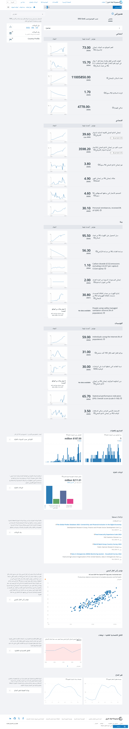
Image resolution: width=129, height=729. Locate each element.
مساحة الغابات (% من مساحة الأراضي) (110, 251)
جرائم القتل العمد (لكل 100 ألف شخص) (109, 353)
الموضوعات (45, 2)
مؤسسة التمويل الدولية (67, 719)
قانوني (121, 723)
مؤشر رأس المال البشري (21, 599)
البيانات (103, 2)
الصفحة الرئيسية (66, 2)
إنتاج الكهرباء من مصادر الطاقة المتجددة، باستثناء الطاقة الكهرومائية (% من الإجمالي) (106, 295)
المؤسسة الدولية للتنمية (79, 719)
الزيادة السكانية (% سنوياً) (114, 93)
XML (32, 27)
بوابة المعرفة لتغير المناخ (21, 690)
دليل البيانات (28, 7)
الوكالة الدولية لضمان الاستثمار (53, 719)
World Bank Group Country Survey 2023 (107, 544)
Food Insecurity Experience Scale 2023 (108, 534)
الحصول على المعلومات (113, 723)
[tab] (110, 19)
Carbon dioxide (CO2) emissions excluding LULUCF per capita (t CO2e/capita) (106, 266)
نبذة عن (23, 2)
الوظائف (101, 723)
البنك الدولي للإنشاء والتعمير (95, 719)
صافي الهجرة (118, 108)
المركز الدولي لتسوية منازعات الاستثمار (35, 719)
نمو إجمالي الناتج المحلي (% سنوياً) (111, 165)
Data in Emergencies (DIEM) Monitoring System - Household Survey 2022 (96, 554)
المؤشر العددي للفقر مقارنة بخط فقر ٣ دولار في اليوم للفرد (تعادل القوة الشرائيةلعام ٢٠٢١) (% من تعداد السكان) (107, 63)
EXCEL (28, 27)
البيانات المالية (18, 487)
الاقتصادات (55, 2)
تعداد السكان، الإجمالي (115, 78)
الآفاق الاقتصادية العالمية (22, 650)
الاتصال (96, 723)
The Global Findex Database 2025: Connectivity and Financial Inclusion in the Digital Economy (89, 525)
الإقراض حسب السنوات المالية (23, 439)
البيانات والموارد (33, 2)
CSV (37, 27)
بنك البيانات (22, 7)
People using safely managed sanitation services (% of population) (105, 310)
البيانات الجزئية (14, 7)
